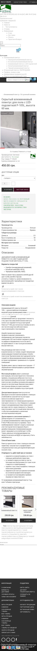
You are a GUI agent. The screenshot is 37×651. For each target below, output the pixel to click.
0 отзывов (13, 152)
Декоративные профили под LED (15, 74)
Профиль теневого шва (12, 72)
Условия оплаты (8, 594)
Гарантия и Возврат (15, 39)
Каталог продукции (27, 604)
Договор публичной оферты (27, 591)
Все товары (6, 614)
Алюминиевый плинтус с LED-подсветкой (22, 64)
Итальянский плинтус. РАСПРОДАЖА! (17, 70)
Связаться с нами (8, 632)
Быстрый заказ (22, 189)
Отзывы (7, 29)
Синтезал (16, 155)
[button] (35, 509)
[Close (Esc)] (1, 542)
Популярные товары (6, 610)
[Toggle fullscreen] (5, 542)
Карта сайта (24, 587)
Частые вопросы (11, 27)
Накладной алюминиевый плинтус (20, 60)
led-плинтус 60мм (16, 536)
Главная (7, 23)
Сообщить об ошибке (25, 595)
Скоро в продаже (8, 630)
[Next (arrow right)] (3, 544)
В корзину (8, 189)
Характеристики (20, 2)
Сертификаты (25, 612)
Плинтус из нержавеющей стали (15, 76)
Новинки (5, 607)
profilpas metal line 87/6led (14, 538)
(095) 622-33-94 (16, 14)
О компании (6, 587)
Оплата (10, 37)
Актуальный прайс (27, 609)
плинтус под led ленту (17, 532)
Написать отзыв (25, 152)
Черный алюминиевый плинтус (18, 68)
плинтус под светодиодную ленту (18, 526)
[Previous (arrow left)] (1, 544)
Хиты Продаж (7, 604)
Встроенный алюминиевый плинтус (20, 62)
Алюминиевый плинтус (12, 57)
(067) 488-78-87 (27, 14)
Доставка (11, 35)
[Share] (3, 542)
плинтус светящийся (15, 528)
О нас (10, 33)
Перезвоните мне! (6, 18)
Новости (7, 25)
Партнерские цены (27, 607)
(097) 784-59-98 (5, 14)
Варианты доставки (5, 591)
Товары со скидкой (9, 627)
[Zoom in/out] (7, 542)
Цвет (3, 175)
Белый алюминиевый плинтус (18, 66)
